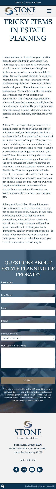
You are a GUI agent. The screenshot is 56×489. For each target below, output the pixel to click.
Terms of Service (12, 392)
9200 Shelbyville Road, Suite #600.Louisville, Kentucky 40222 (28, 448)
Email (4, 307)
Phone (4, 320)
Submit (28, 380)
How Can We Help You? (13, 345)
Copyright (35, 486)
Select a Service (9, 333)
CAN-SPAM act (38, 394)
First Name (7, 282)
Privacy (42, 486)
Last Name (6, 295)
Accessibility (51, 486)
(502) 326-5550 (28, 459)
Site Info (28, 486)
